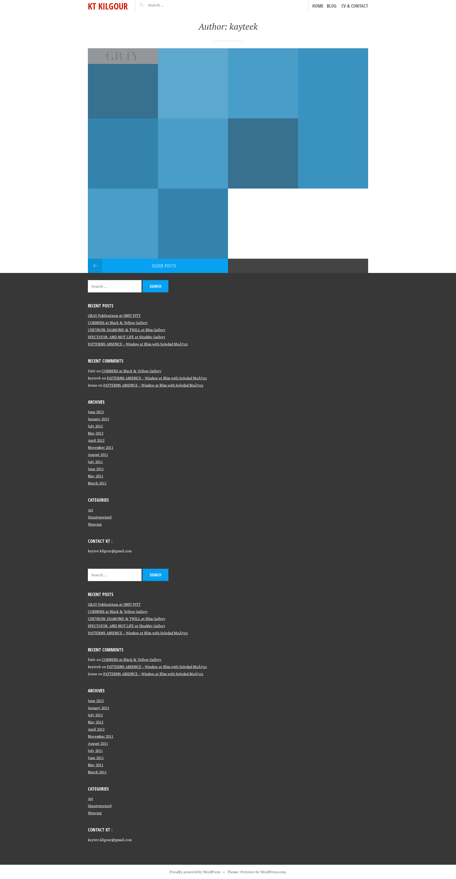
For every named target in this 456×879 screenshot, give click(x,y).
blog (332, 6)
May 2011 (95, 476)
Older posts (164, 265)
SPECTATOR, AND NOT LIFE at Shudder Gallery (126, 337)
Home (317, 6)
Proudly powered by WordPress (195, 871)
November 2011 (100, 447)
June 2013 (96, 411)
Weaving (95, 524)
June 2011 (96, 468)
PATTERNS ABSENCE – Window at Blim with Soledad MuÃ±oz (138, 344)
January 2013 (98, 419)
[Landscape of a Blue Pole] (123, 224)
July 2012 (95, 426)
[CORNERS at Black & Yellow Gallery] (193, 83)
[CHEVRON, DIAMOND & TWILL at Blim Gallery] (263, 83)
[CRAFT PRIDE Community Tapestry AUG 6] (333, 153)
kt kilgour (108, 6)
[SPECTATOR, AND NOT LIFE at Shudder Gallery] (333, 83)
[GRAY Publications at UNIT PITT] (123, 83)
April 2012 (96, 440)
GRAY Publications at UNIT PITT (114, 315)
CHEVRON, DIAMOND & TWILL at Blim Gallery (127, 329)
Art (90, 510)
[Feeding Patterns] (193, 224)
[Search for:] (168, 5)
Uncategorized (99, 517)
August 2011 (98, 454)
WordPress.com (273, 871)
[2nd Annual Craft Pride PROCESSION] (263, 153)
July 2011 (95, 461)
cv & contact (354, 6)
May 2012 (95, 433)
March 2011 (97, 483)
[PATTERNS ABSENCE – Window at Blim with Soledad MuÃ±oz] (123, 153)
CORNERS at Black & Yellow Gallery (118, 322)
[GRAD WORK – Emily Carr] (193, 153)
